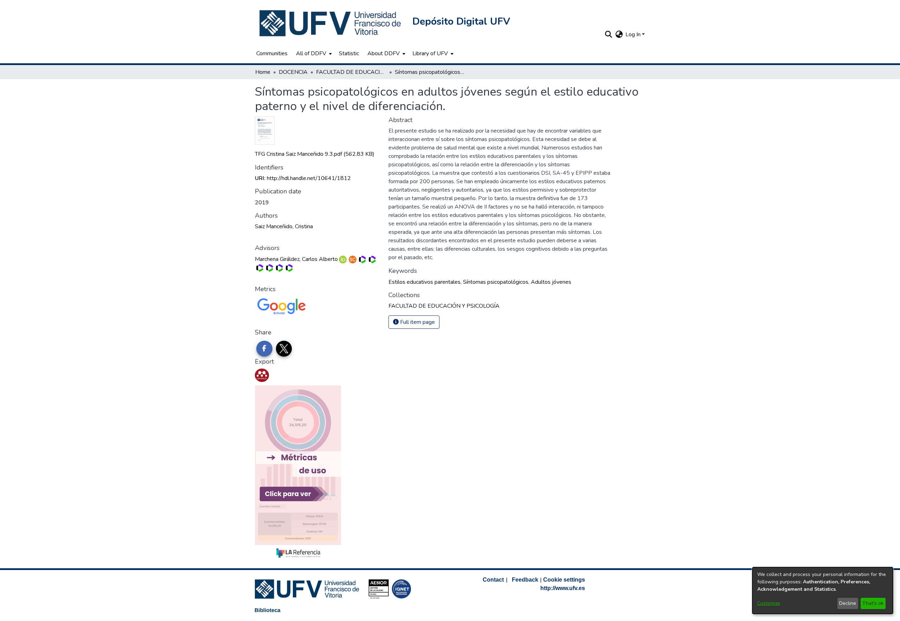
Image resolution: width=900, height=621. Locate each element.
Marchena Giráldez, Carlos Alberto (296, 259)
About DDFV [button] (383, 53)
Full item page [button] (417, 322)
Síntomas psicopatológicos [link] (495, 282)
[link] (314, 154)
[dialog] (822, 590)
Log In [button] (633, 34)
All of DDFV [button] (311, 53)
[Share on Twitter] (284, 349)
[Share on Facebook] (264, 349)
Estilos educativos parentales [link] (424, 282)
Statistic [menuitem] (349, 53)
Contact (493, 580)
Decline (847, 603)
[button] (331, 23)
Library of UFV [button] (430, 53)
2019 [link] (262, 202)
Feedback (525, 580)
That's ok (872, 603)
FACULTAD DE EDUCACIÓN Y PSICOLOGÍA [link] (351, 72)
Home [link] (262, 72)
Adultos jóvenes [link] (551, 282)
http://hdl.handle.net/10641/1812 (309, 178)
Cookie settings (564, 580)
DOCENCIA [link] (293, 72)
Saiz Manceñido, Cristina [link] (284, 226)
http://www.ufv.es (562, 588)
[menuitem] (313, 53)
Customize (768, 603)
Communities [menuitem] (272, 53)
